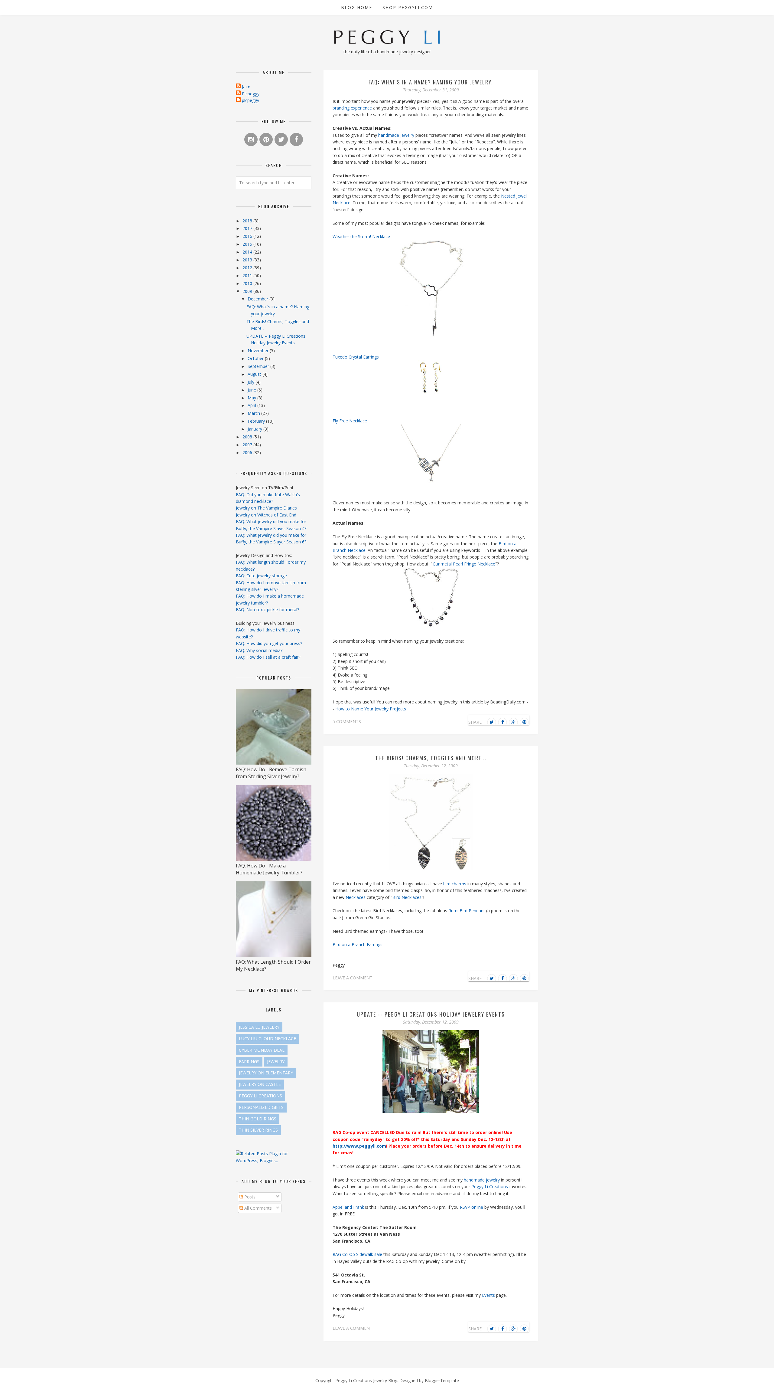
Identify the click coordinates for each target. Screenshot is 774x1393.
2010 (247, 283)
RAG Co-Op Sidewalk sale (357, 1254)
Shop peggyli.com (407, 7)
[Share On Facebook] (502, 722)
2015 (247, 244)
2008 (247, 437)
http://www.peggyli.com (359, 1146)
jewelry (276, 1061)
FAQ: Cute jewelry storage (261, 576)
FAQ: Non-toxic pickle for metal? (267, 609)
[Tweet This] (491, 722)
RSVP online (471, 1207)
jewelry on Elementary (266, 1073)
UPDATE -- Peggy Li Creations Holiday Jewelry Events (431, 1014)
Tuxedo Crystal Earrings (356, 357)
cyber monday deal (262, 1050)
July (251, 382)
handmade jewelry (396, 135)
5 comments (347, 721)
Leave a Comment (352, 978)
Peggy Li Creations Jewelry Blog (366, 1380)
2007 (247, 444)
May (252, 398)
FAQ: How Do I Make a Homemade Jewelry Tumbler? (269, 869)
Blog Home (356, 7)
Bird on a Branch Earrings (357, 944)
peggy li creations (260, 1096)
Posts (249, 1197)
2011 (247, 275)
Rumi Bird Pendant (466, 910)
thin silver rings (258, 1130)
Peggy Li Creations (489, 1186)
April (252, 405)
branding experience (352, 108)
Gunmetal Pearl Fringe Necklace (464, 564)
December (258, 299)
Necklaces (356, 897)
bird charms (454, 884)
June (252, 390)
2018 (247, 221)
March (254, 413)
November (259, 350)
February (257, 421)
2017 (247, 228)
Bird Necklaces (406, 897)
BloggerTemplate (442, 1380)
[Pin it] (524, 722)
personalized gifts (261, 1107)
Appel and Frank (348, 1207)
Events (489, 1295)
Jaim (246, 87)
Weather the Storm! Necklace (361, 236)
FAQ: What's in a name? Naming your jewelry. (431, 82)
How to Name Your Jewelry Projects (370, 709)
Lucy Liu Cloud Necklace (267, 1038)
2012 (247, 267)
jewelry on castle (260, 1084)
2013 (247, 260)
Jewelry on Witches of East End (266, 515)
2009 (247, 291)
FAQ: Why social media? (259, 650)
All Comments (257, 1208)
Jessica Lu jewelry (259, 1027)
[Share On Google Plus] (513, 722)
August (255, 374)
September (259, 366)
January (255, 429)
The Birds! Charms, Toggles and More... (431, 758)
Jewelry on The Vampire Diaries (266, 508)
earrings (249, 1061)
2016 (247, 236)
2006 (247, 452)
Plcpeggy (250, 94)
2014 (247, 252)
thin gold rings (257, 1119)
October (256, 358)
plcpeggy (250, 100)
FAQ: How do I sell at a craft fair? (268, 657)
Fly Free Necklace (350, 421)
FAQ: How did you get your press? (269, 643)
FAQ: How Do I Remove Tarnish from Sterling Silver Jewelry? (271, 772)
